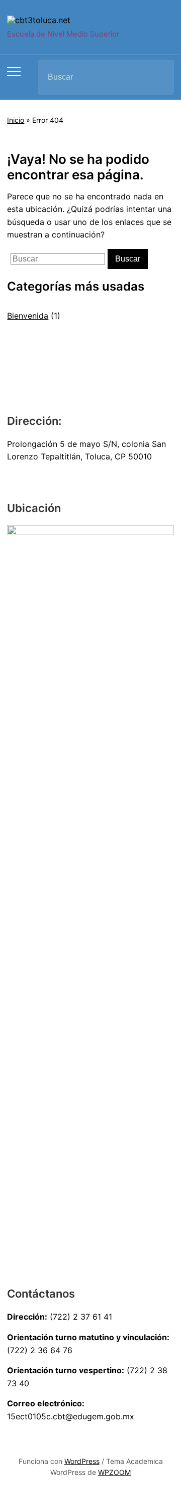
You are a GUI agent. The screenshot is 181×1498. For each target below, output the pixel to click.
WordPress (82, 1461)
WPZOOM (114, 1472)
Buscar (158, 77)
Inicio (15, 120)
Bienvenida (27, 316)
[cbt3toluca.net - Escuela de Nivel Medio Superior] (38, 20)
